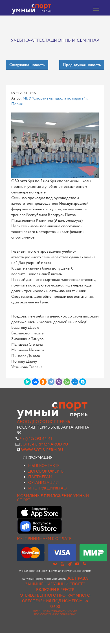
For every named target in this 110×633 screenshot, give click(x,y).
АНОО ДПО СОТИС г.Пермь (43, 422)
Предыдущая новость (82, 65)
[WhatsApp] (66, 381)
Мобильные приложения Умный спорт (53, 498)
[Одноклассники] (43, 381)
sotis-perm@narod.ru (44, 444)
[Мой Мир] (74, 381)
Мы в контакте (44, 466)
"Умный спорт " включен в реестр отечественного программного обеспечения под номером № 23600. (55, 595)
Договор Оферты (46, 471)
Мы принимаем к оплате (44, 539)
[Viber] (59, 381)
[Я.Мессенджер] (27, 381)
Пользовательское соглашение (55, 614)
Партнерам (40, 477)
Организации (43, 483)
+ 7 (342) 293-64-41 (35, 439)
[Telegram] (51, 381)
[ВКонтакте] (35, 381)
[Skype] (82, 381)
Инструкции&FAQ (47, 488)
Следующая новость (27, 65)
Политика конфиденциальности (55, 611)
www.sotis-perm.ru (42, 450)
